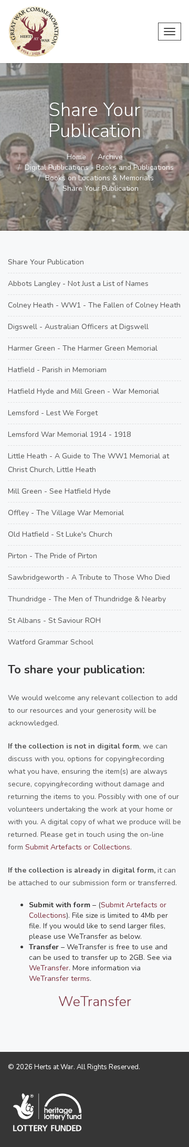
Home (76, 157)
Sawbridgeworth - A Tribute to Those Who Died (89, 577)
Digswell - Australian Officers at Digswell (78, 327)
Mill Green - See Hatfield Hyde (59, 491)
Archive (110, 157)
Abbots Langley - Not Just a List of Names (78, 284)
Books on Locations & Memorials (99, 178)
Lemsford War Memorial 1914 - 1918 (69, 434)
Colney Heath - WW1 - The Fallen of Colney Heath (94, 305)
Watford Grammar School (50, 642)
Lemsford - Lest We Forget (53, 413)
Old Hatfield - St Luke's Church (60, 534)
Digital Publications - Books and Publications (99, 167)
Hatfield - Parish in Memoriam (57, 370)
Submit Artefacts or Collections (77, 847)
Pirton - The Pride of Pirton (52, 556)
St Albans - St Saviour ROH (54, 621)
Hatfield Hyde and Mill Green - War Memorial (83, 391)
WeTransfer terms (59, 979)
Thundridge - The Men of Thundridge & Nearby (87, 599)
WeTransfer (49, 968)
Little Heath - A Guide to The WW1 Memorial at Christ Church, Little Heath (88, 463)
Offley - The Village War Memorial (66, 513)
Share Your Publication (46, 262)
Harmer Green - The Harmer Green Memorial (83, 348)
